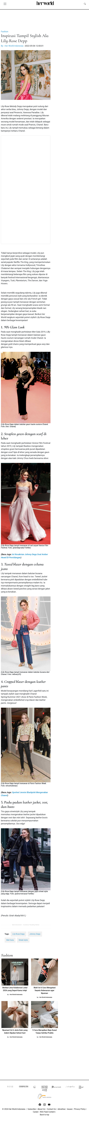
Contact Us (51, 1109)
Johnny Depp (34, 934)
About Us (41, 1109)
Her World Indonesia (16, 994)
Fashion (4, 31)
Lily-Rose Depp (18, 934)
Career (35, 1112)
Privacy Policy (80, 1109)
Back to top (44, 1115)
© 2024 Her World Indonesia (14, 1109)
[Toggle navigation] (5, 4)
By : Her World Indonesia (12, 46)
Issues (69, 1109)
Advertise (61, 1109)
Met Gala (10, 940)
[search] (85, 3)
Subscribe (32, 1109)
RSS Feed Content (47, 1112)
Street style (23, 940)
